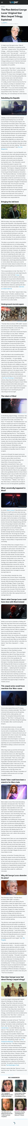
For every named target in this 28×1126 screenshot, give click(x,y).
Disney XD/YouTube (22, 506)
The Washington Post (12, 1065)
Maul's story (10, 510)
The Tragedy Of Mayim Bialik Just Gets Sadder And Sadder (7, 1095)
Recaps (3, 6)
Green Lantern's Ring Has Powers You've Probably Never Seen (20, 1095)
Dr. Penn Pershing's (8, 378)
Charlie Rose (4, 1028)
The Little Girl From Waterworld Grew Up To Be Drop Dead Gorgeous (6, 1114)
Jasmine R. (5, 22)
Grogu (17, 275)
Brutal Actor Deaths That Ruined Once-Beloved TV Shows (20, 1113)
